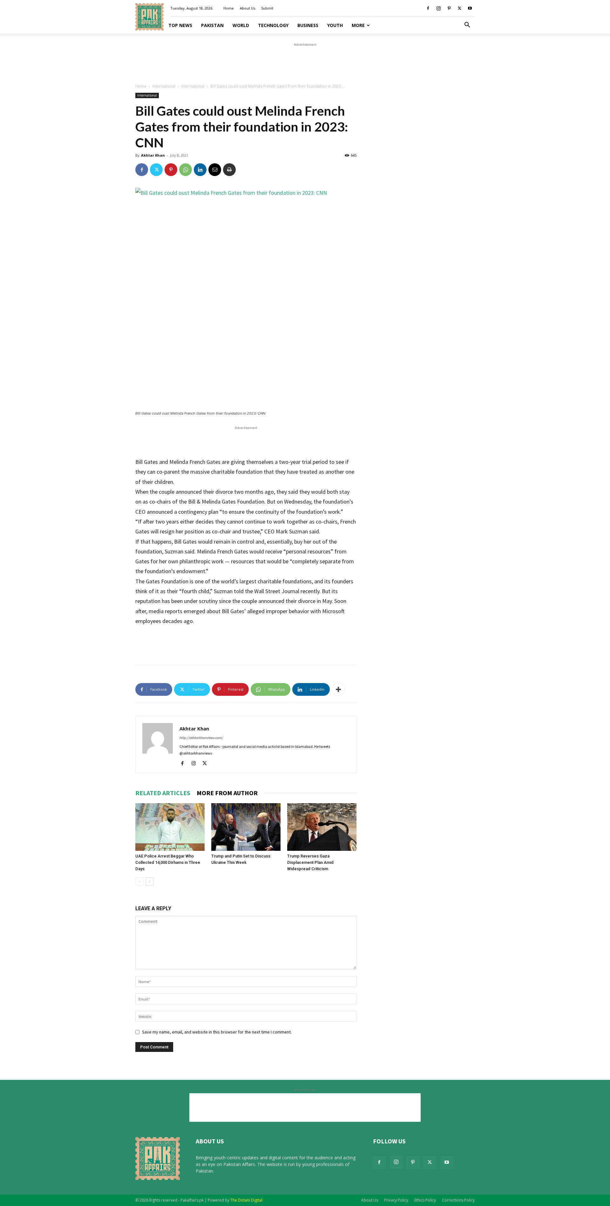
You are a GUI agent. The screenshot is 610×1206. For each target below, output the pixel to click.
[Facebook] (428, 8)
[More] (338, 689)
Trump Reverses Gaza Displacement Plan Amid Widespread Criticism (310, 862)
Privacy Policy (396, 1200)
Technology (273, 25)
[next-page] (149, 881)
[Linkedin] (200, 169)
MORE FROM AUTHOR (227, 793)
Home (228, 8)
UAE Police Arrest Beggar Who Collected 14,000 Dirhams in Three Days (167, 862)
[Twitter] (459, 8)
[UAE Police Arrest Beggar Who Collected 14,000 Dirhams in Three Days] (170, 827)
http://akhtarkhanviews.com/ (201, 737)
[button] (467, 26)
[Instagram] (438, 8)
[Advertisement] (305, 62)
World (241, 25)
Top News (180, 25)
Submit (267, 8)
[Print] (229, 169)
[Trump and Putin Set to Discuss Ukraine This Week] (246, 827)
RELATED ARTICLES (162, 793)
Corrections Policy (458, 1200)
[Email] (214, 169)
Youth (335, 25)
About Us (247, 8)
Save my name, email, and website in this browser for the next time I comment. (217, 1032)
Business (307, 25)
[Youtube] (470, 8)
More (358, 25)
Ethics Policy (425, 1200)
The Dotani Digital (246, 1200)
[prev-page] (139, 881)
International (163, 86)
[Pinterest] (449, 8)
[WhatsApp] (185, 169)
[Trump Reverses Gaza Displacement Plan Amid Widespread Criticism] (321, 827)
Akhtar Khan (153, 155)
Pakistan (212, 25)
